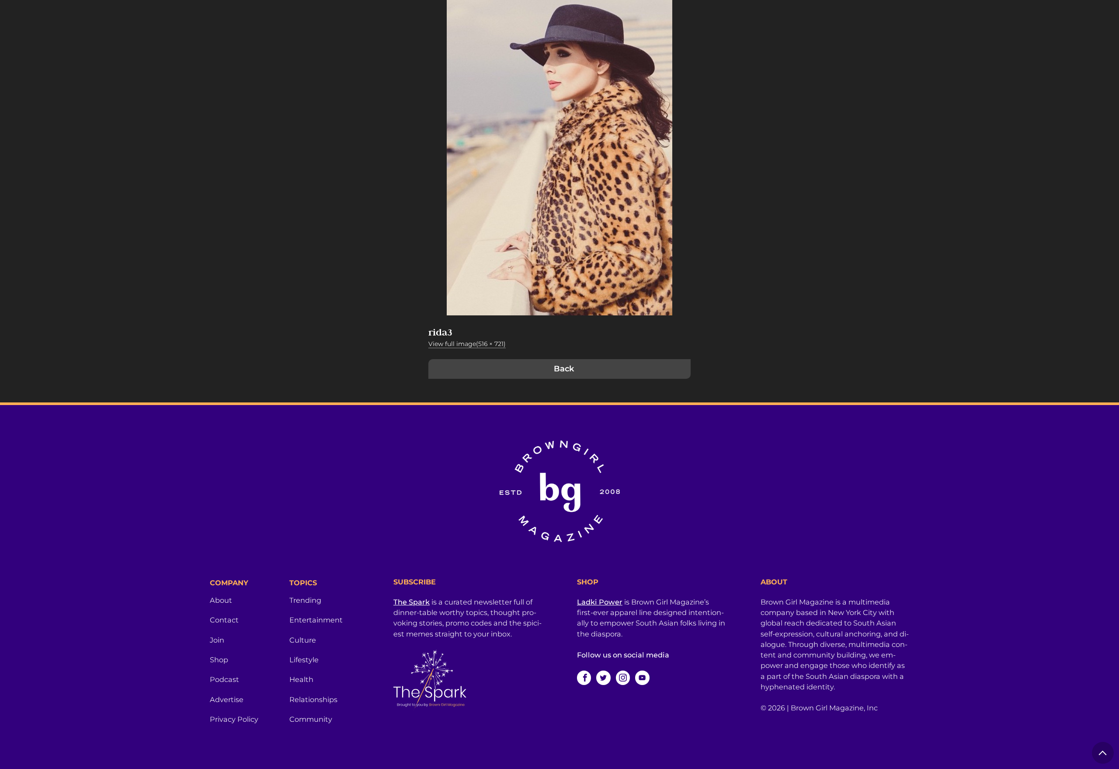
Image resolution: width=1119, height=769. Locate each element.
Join (217, 640)
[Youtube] (642, 678)
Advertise (226, 699)
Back (564, 369)
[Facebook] (584, 678)
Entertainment (316, 619)
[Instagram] (623, 678)
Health (301, 679)
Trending (305, 600)
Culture (302, 640)
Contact (224, 619)
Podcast (224, 679)
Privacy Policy (234, 719)
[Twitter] (603, 678)
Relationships (313, 699)
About (221, 600)
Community (310, 719)
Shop (219, 659)
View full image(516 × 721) (467, 344)
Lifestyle (304, 659)
